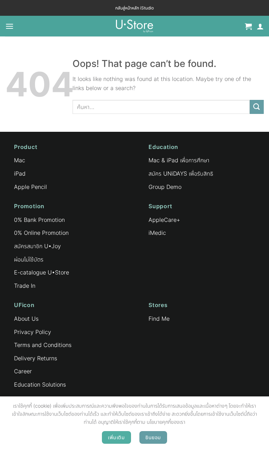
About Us (26, 318)
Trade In (24, 285)
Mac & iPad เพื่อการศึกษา (179, 160)
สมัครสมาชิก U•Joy (37, 246)
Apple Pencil (30, 186)
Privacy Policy (32, 331)
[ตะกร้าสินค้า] (248, 26)
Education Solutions (40, 384)
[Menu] (9, 26)
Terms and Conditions (42, 344)
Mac (19, 160)
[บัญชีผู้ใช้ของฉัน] (260, 26)
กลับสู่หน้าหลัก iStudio (134, 8)
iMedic (157, 232)
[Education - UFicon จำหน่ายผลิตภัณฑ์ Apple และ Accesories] (134, 26)
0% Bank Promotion (39, 219)
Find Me (159, 318)
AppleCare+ (164, 219)
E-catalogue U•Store (41, 272)
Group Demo (165, 186)
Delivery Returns (35, 358)
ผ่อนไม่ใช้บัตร (28, 259)
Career (23, 371)
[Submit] (257, 107)
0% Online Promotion (41, 232)
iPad (20, 173)
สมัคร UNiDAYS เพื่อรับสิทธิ (181, 173)
